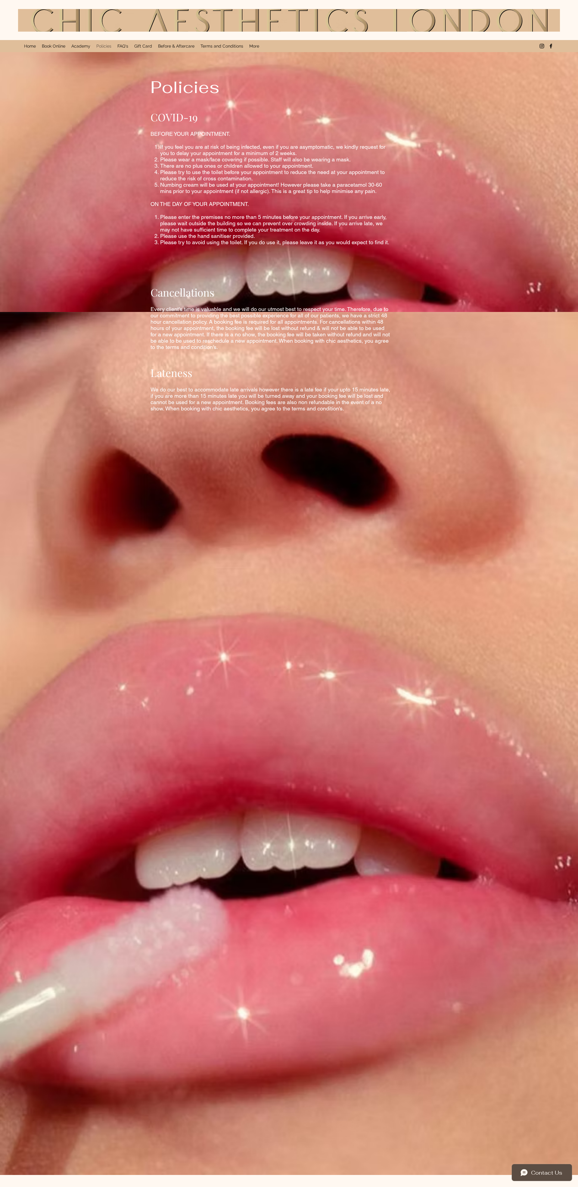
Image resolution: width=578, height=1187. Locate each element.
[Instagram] (542, 46)
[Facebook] (551, 46)
